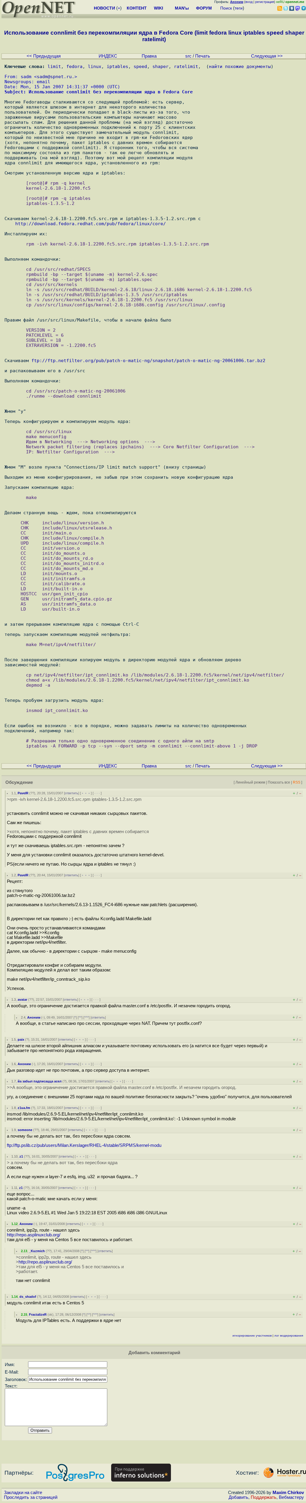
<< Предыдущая (44, 56)
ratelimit (186, 66)
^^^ (86, 1017)
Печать (202, 56)
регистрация (264, 2)
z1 (21, 1156)
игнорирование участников (252, 1335)
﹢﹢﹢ (86, 793)
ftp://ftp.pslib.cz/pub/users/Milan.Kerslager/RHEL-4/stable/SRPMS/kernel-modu (84, 1145)
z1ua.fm (24, 1108)
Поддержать (263, 1497)
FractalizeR (38, 1314)
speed (140, 66)
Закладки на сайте (23, 1492)
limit (54, 66)
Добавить (238, 1497)
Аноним (33, 1017)
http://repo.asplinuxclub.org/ (33, 1234)
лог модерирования (288, 1335)
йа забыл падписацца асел (40, 1081)
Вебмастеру (291, 1497)
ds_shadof (27, 1296)
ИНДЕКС (108, 56)
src (188, 56)
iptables (117, 66)
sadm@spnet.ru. (55, 76)
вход (249, 2)
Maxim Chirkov (288, 1492)
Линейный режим (250, 782)
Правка (149, 56)
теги (239, 8)
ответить (71, 793)
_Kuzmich (37, 1251)
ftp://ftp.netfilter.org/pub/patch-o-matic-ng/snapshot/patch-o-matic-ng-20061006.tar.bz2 (148, 360)
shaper (160, 66)
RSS (296, 782)
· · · (97, 793)
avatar (22, 999)
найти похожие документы (240, 66)
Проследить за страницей (30, 1497)
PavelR (23, 793)
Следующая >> (267, 56)
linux (94, 66)
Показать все (279, 782)
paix (21, 1039)
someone (25, 1130)
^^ (80, 1017)
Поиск (226, 8)
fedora (74, 66)
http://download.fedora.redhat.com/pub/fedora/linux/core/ (90, 223)
